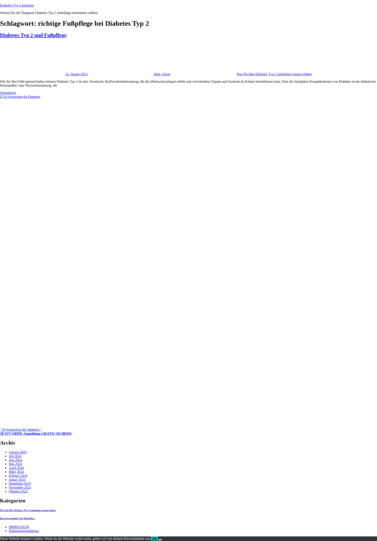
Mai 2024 (15, 464)
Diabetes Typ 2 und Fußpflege (33, 35)
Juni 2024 (15, 460)
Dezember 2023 (20, 483)
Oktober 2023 (18, 491)
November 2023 (20, 487)
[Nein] (160, 539)
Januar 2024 (17, 479)
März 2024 (16, 472)
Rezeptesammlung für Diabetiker (17, 518)
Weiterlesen (8, 93)
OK (155, 538)
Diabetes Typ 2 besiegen (17, 5)
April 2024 (16, 468)
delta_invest (162, 74)
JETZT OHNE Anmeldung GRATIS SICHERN (36, 433)
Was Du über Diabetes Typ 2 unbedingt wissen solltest (274, 74)
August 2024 (18, 452)
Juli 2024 (15, 456)
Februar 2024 (18, 476)
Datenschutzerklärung (24, 531)
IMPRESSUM (19, 527)
